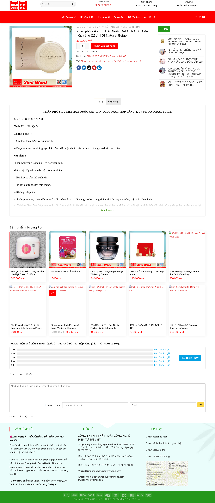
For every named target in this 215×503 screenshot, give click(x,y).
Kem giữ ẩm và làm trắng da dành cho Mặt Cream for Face (27, 273)
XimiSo (139, 61)
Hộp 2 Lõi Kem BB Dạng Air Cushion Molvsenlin (183, 326)
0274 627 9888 (103, 5)
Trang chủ (80, 27)
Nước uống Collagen (46, 484)
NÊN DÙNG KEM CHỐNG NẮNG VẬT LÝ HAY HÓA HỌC (185, 51)
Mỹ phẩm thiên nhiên (51, 480)
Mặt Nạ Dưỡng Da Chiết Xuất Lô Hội (146, 326)
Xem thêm (106, 210)
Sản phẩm (93, 27)
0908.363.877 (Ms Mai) (103, 465)
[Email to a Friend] (89, 67)
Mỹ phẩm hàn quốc (107, 61)
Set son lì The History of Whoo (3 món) (147, 273)
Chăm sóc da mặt (89, 61)
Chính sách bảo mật (156, 436)
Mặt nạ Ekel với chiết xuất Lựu (66, 271)
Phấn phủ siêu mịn (126, 61)
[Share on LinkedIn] (99, 67)
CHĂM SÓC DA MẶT (131, 27)
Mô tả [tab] (100, 101)
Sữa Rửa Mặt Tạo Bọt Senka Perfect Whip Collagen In (105, 326)
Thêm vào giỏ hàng (105, 45)
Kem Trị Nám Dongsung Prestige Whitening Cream (107, 273)
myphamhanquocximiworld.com (104, 470)
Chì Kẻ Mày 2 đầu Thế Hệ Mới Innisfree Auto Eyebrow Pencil (26, 326)
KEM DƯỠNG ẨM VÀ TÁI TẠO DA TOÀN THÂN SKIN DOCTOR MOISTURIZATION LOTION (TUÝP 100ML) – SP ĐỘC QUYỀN (184, 72)
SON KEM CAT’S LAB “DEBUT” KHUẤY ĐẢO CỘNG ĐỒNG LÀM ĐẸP (185, 60)
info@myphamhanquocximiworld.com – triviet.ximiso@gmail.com (102, 478)
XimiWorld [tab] (113, 101)
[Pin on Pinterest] (94, 67)
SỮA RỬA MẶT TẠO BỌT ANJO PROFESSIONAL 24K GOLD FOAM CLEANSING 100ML (184, 41)
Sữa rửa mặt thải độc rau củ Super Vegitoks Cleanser (65, 326)
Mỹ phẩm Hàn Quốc (29, 480)
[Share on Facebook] (78, 67)
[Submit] (73, 4)
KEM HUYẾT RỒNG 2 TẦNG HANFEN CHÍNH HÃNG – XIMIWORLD (185, 83)
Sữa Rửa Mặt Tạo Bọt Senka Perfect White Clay (184, 273)
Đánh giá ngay (190, 357)
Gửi (200, 404)
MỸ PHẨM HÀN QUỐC (110, 27)
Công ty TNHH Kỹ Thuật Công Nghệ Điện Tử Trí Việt (116, 499)
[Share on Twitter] (84, 67)
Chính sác (164, 443)
